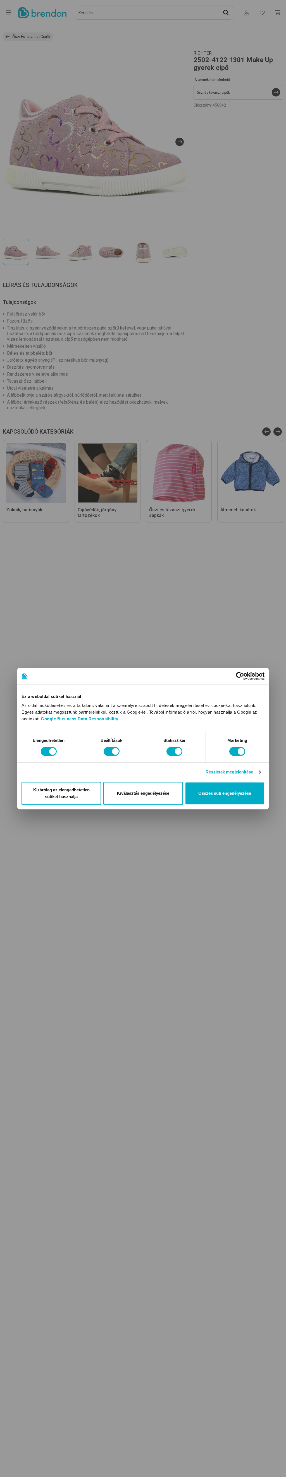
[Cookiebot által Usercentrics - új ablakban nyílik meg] (240, 676)
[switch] (112, 751)
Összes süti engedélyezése (224, 793)
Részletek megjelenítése (229, 772)
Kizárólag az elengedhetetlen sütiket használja (61, 793)
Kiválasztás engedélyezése (143, 793)
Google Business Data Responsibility (79, 718)
